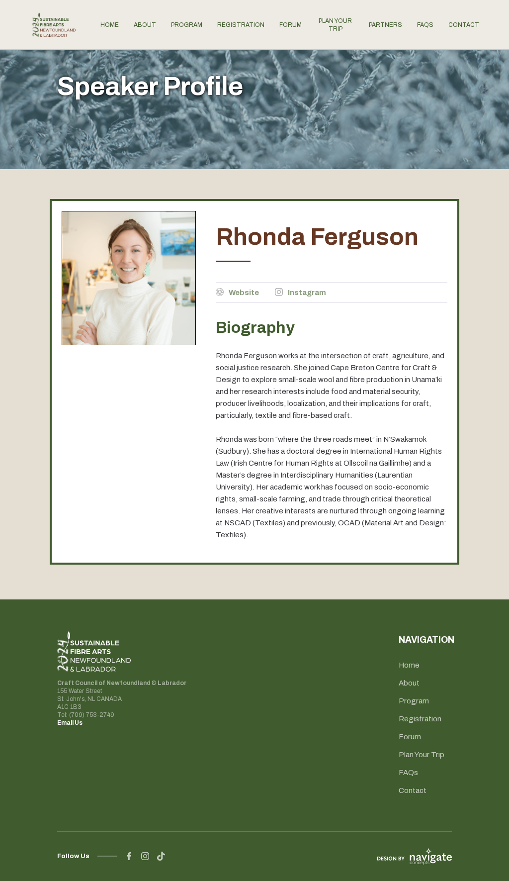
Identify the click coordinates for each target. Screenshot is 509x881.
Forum (410, 737)
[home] (53, 24)
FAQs (408, 773)
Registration (420, 719)
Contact (412, 790)
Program (414, 701)
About (409, 683)
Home (409, 665)
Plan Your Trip (421, 755)
